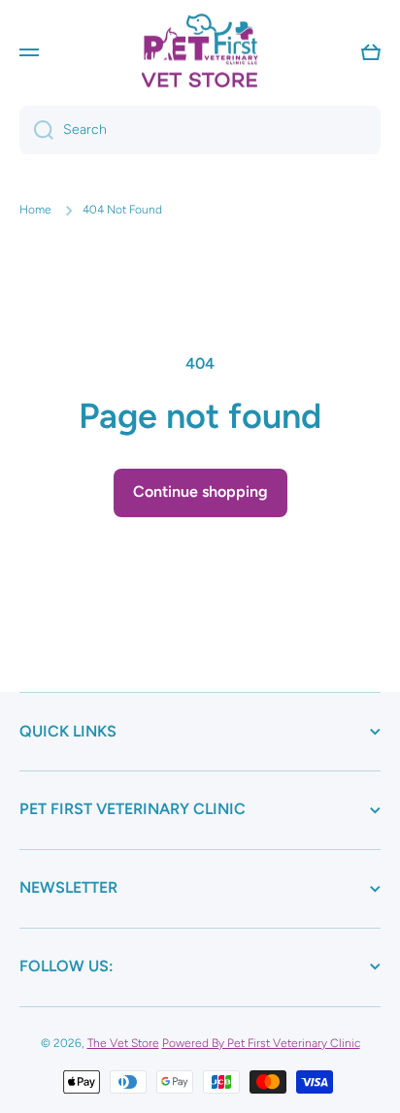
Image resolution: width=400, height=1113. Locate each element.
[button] (371, 52)
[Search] (36, 130)
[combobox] (200, 130)
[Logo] (200, 52)
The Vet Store (123, 1043)
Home (35, 209)
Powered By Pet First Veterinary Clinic (261, 1043)
